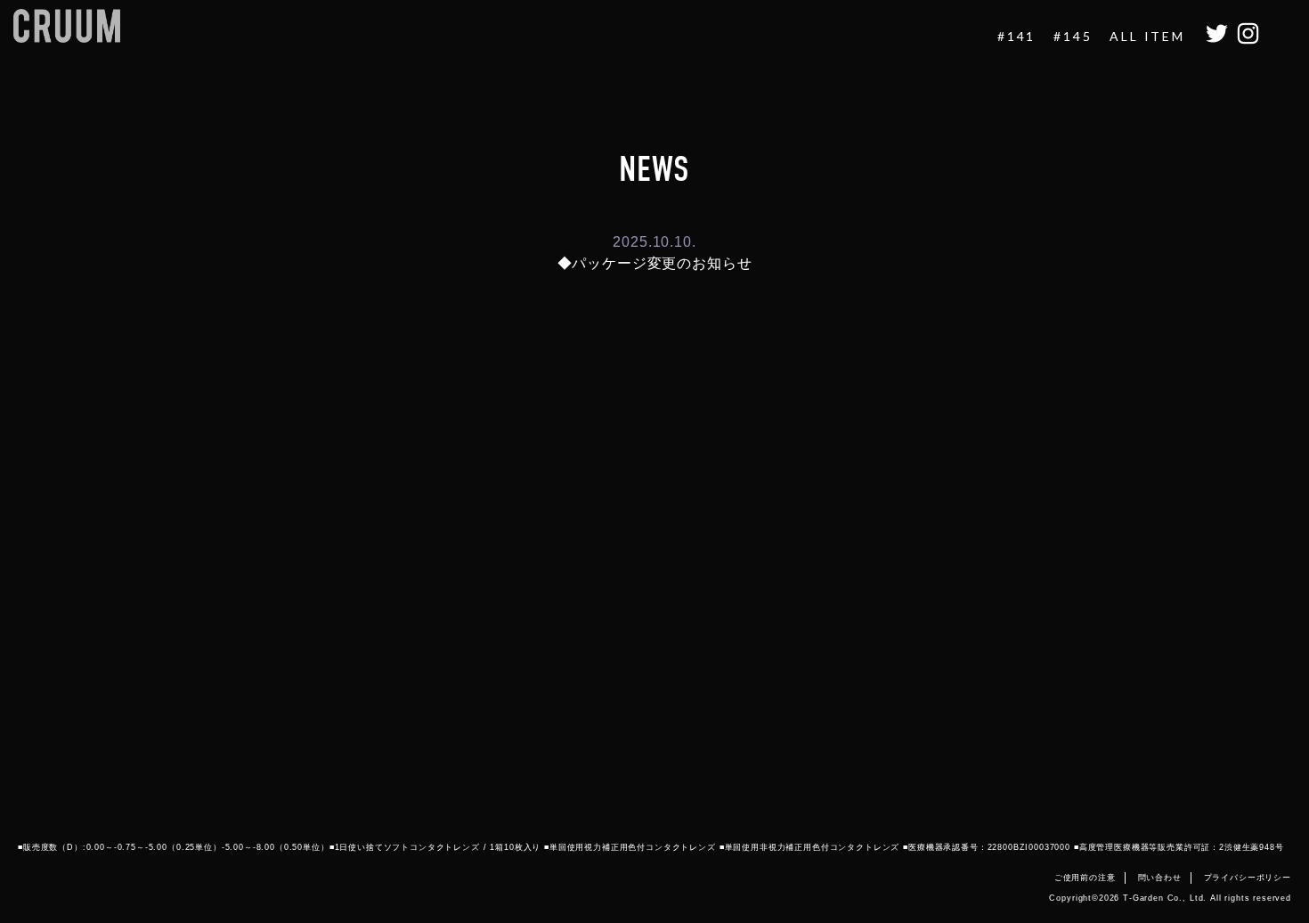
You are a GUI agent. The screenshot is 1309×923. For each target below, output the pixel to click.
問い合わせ (1160, 877)
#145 (1072, 36)
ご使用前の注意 (1085, 877)
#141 (1016, 36)
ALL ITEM (1147, 36)
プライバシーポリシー (1247, 877)
